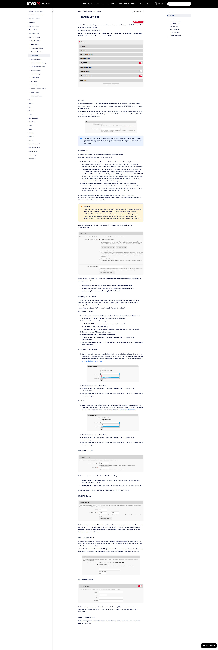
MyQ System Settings (34, 37)
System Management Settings (38, 88)
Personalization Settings (37, 48)
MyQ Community (100, 3)
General (172, 15)
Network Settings (35, 55)
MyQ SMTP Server (174, 23)
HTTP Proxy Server (174, 32)
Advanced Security (35, 92)
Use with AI (138, 11)
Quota (30, 129)
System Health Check (34, 147)
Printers (31, 103)
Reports (31, 140)
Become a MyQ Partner (111, 3)
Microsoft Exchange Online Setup (92, 361)
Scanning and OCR (33, 118)
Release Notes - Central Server (36, 15)
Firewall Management (175, 35)
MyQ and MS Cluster (34, 26)
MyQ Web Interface (34, 33)
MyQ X (120, 3)
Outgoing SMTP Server (175, 21)
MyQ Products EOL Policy (130, 3)
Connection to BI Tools (34, 144)
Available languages (34, 155)
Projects (31, 133)
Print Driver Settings (36, 74)
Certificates (173, 18)
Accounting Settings (36, 70)
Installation (32, 22)
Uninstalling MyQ (33, 151)
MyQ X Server (45, 4)
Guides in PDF (32, 158)
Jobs (30, 114)
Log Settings (34, 85)
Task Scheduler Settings (37, 52)
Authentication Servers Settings (38, 63)
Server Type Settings (36, 41)
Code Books (32, 122)
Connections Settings (36, 59)
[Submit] (169, 3)
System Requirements (34, 18)
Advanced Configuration (36, 96)
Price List (31, 136)
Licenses (31, 99)
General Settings (35, 44)
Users (30, 107)
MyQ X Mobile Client (175, 29)
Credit (30, 125)
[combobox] (179, 3)
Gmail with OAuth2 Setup (127, 410)
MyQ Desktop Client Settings (38, 66)
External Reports (35, 77)
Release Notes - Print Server (36, 11)
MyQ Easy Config (33, 29)
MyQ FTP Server (174, 26)
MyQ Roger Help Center (88, 3)
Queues (31, 111)
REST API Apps (34, 81)
